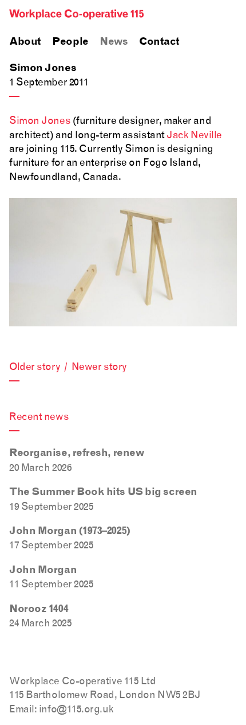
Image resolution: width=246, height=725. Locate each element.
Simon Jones (39, 120)
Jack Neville (194, 134)
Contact (159, 42)
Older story (34, 366)
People (70, 42)
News (114, 42)
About (25, 42)
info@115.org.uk (76, 708)
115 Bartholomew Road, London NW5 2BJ (105, 694)
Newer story (99, 366)
